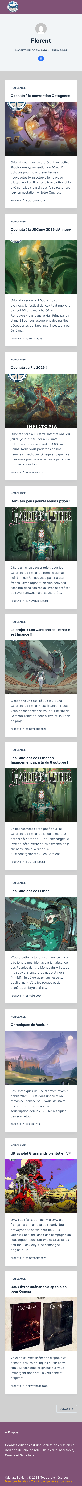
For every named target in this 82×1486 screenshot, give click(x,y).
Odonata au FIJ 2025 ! (29, 368)
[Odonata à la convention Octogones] (41, 129)
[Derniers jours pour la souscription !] (41, 534)
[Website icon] (41, 58)
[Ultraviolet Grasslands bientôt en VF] (41, 1186)
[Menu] (75, 7)
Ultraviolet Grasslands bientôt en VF (41, 1153)
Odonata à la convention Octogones (40, 96)
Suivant (65, 1409)
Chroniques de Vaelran (29, 1025)
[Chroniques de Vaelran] (41, 1058)
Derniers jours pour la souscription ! (40, 501)
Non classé (18, 87)
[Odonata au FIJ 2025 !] (41, 401)
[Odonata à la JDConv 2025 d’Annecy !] (41, 267)
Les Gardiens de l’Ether (30, 891)
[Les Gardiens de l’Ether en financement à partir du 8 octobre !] (41, 795)
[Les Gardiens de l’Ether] (41, 924)
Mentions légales (16, 1481)
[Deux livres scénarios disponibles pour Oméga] (41, 1324)
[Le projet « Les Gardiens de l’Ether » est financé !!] (41, 667)
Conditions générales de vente (51, 1481)
